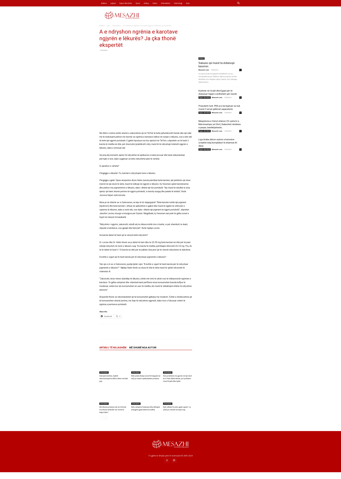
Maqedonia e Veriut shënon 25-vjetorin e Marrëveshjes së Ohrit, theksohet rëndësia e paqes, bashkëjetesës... (219, 124)
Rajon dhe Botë (125, 3)
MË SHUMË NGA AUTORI (142, 347)
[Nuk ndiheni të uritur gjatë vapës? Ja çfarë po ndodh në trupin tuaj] (177, 395)
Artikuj (146, 3)
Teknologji (178, 3)
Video (155, 3)
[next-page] (105, 417)
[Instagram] (174, 460)
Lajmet (113, 3)
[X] (108, 56)
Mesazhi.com (203, 70)
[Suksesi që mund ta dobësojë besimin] (220, 44)
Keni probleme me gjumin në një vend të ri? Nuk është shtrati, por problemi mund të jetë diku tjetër (177, 378)
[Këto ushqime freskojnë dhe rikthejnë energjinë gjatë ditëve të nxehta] (145, 395)
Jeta (108, 26)
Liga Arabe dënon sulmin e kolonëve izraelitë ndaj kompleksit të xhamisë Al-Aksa (218, 142)
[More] (126, 56)
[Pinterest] (114, 56)
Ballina (104, 3)
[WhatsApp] (120, 56)
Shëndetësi (165, 3)
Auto (188, 3)
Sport (138, 3)
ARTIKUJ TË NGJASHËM (112, 347)
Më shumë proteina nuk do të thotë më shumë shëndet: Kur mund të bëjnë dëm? (112, 409)
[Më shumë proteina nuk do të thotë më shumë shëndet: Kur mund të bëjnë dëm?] (113, 395)
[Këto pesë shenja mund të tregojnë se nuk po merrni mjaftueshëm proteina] (145, 364)
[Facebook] (102, 56)
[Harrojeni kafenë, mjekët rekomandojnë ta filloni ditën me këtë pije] (113, 364)
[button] (238, 3)
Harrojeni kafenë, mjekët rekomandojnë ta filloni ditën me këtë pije (113, 378)
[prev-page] (101, 417)
